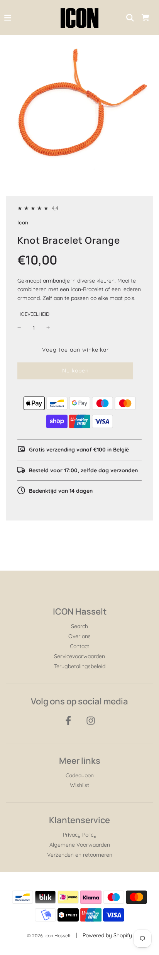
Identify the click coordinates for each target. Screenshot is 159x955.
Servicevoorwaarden (79, 656)
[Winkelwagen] (145, 18)
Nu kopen (75, 370)
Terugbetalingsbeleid (79, 666)
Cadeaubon (80, 775)
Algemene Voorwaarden (79, 844)
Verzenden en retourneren (79, 854)
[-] (19, 328)
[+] (48, 328)
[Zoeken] (130, 18)
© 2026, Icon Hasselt (49, 935)
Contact (79, 646)
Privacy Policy (79, 834)
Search (79, 626)
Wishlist (79, 785)
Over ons (79, 636)
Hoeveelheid (33, 314)
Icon (22, 222)
